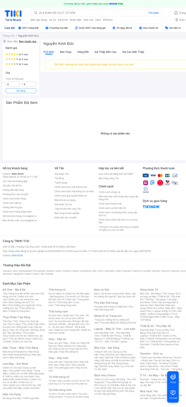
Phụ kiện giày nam (64, 367)
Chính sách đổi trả (12, 203)
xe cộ (52, 19)
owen (58, 271)
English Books (158, 398)
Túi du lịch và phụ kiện (112, 293)
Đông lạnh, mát (25, 327)
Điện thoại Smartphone (15, 351)
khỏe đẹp (75, 19)
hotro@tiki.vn (30, 216)
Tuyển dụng (60, 182)
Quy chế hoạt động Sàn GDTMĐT (116, 174)
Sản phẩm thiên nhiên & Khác (21, 378)
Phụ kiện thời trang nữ (105, 306)
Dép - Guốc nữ (71, 343)
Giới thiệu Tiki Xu (63, 204)
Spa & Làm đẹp (162, 360)
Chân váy (71, 299)
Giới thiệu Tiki (61, 174)
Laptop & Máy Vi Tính (164, 311)
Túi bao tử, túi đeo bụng (76, 396)
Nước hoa (15, 385)
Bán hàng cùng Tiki (109, 178)
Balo (96, 293)
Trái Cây (7, 321)
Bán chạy (66, 51)
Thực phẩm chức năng (20, 370)
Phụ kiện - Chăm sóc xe (152, 379)
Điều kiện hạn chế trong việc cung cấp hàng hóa (118, 198)
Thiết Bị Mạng (112, 338)
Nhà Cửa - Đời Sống (106, 347)
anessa (175, 271)
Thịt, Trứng (19, 321)
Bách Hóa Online (105, 375)
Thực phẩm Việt (30, 324)
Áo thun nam (55, 315)
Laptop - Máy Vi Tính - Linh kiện (114, 328)
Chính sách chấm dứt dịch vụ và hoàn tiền (118, 221)
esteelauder (25, 271)
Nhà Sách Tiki (149, 391)
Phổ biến (48, 51)
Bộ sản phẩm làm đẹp (22, 386)
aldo (118, 271)
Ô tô (158, 382)
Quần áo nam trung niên (67, 330)
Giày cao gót (55, 343)
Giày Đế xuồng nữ (69, 351)
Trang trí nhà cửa (103, 351)
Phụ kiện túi (81, 383)
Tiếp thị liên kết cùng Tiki (67, 208)
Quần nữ (70, 293)
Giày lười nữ (76, 348)
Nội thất (110, 357)
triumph (127, 271)
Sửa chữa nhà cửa (109, 354)
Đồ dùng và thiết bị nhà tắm (115, 360)
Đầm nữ (60, 293)
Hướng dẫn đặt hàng (13, 190)
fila (42, 273)
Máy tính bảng (17, 357)
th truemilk (39, 271)
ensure (67, 271)
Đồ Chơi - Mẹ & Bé (14, 289)
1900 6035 (17, 255)
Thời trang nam (58, 311)
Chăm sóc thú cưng (104, 379)
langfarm (18, 273)
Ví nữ (81, 380)
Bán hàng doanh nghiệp (66, 213)
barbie (50, 271)
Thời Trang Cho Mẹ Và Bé (16, 293)
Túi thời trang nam (60, 389)
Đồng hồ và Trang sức (108, 315)
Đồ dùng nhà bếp (12, 398)
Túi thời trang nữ (58, 376)
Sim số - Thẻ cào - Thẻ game (166, 369)
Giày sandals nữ (66, 346)
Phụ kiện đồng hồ (109, 322)
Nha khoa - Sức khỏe (159, 366)
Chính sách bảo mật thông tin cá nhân (74, 191)
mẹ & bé (63, 19)
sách (98, 19)
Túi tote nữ (68, 383)
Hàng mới (83, 51)
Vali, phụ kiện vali (126, 296)
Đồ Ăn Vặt (106, 388)
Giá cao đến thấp (133, 51)
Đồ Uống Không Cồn (113, 391)
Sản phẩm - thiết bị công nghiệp (161, 312)
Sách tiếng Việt (148, 395)
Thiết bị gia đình (31, 398)
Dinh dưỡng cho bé (19, 302)
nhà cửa (88, 19)
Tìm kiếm (153, 12)
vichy (36, 273)
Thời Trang (168, 293)
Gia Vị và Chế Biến (109, 385)
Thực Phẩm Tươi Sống (16, 317)
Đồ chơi (35, 293)
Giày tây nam (71, 362)
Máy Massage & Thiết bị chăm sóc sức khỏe (23, 375)
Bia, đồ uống (14, 332)
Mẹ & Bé (159, 305)
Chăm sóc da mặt (12, 367)
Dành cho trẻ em (18, 335)
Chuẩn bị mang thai (19, 311)
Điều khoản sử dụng (64, 200)
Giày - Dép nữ (57, 339)
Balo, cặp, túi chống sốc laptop (115, 295)
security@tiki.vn (28, 220)
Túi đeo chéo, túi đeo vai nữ (63, 380)
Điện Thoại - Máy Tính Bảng (20, 347)
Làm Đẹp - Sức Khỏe (15, 363)
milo (100, 271)
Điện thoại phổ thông (19, 354)
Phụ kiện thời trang (106, 302)
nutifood (137, 271)
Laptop (123, 341)
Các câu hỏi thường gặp (15, 181)
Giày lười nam (55, 362)
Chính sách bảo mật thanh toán (70, 187)
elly (94, 271)
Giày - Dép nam (58, 357)
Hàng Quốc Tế (149, 289)
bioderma (85, 271)
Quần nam (68, 315)
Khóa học (168, 357)
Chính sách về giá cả (109, 192)
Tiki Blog (59, 178)
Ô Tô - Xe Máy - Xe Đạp (155, 375)
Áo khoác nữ (73, 296)
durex (75, 271)
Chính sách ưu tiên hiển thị (112, 208)
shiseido (7, 273)
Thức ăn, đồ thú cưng (19, 338)
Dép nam (65, 364)
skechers (110, 271)
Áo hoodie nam (63, 321)
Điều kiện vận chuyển (65, 217)
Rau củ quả (14, 324)
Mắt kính (122, 306)
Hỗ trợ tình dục (29, 385)
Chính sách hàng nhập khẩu (17, 211)
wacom (166, 271)
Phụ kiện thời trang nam (113, 308)
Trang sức (99, 319)
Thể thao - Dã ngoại (155, 299)
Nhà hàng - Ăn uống (157, 363)
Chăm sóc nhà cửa (22, 341)
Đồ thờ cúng (106, 366)
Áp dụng (21, 90)
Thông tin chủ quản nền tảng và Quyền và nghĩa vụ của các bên (119, 228)
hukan (28, 273)
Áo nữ (51, 293)
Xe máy (150, 382)
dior (15, 271)
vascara (7, 271)
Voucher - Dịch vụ (151, 353)
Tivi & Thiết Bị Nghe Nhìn (158, 315)
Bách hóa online (155, 308)
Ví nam (52, 393)
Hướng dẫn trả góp (12, 207)
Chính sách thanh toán (110, 203)
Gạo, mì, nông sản (19, 330)
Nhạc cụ (118, 366)
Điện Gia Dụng (12, 394)
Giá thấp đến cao (105, 51)
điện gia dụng (39, 19)
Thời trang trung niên (65, 305)
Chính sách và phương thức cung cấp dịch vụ (118, 214)
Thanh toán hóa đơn (150, 357)
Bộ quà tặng (109, 393)
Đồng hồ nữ (112, 319)
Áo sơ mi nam (69, 318)
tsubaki (50, 273)
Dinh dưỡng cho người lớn (22, 305)
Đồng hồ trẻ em (128, 322)
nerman (156, 271)
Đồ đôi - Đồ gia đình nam (72, 324)
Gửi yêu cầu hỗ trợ (12, 185)
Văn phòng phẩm (166, 395)
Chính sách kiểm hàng (14, 198)
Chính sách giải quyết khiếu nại (70, 195)
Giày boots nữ (60, 348)
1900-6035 (17, 174)
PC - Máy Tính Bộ (109, 341)
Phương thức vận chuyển (15, 194)
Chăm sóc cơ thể (18, 373)
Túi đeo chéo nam (66, 393)
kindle (147, 271)
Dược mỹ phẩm (32, 388)
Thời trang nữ (57, 289)
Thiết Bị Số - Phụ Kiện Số (155, 325)
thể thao (108, 19)
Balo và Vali (101, 289)
